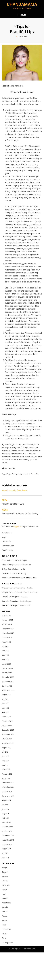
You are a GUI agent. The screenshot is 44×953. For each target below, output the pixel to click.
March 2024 (6, 615)
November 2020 (8, 787)
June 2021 (5, 756)
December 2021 (8, 730)
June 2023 (5, 651)
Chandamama (22, 4)
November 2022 (8, 681)
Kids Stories (6, 903)
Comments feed (8, 546)
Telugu (4, 934)
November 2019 (8, 840)
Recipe (4, 920)
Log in (4, 537)
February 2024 (7, 620)
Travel (4, 938)
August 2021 (6, 747)
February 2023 (7, 668)
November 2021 (8, 734)
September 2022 (8, 690)
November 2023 (8, 633)
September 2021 (8, 743)
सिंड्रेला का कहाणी (25, 605)
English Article (11, 474)
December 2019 (8, 835)
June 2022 (5, 703)
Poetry (4, 916)
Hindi (4, 894)
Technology (6, 929)
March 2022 (6, 717)
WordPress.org (7, 550)
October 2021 (7, 739)
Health (19, 474)
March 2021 (6, 769)
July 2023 (5, 646)
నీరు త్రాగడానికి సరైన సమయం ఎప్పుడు (14, 560)
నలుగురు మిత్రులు (25, 601)
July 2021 (5, 752)
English (4, 872)
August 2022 (6, 695)
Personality (34, 474)
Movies (4, 912)
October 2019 (7, 844)
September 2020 (8, 796)
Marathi (5, 907)
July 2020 (5, 805)
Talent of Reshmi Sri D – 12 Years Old (23, 592)
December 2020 (8, 783)
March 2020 (6, 822)
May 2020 (5, 813)
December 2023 (8, 629)
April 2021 (5, 765)
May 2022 (5, 708)
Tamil (4, 925)
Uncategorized (7, 942)
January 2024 (7, 624)
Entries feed (6, 541)
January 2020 (7, 831)
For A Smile (6, 885)
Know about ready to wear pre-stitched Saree (19, 578)
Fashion (5, 876)
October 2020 (7, 791)
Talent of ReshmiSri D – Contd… (21, 588)
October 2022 (7, 686)
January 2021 (7, 778)
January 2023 (7, 673)
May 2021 (5, 761)
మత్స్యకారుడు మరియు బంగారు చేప (13, 569)
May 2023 (5, 655)
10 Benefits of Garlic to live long (14, 573)
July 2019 (5, 853)
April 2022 (5, 712)
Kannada (5, 898)
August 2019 (6, 849)
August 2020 (6, 800)
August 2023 (6, 642)
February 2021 (7, 774)
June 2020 (5, 809)
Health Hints (26, 474)
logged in (17, 526)
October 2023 (7, 637)
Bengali (4, 867)
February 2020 (7, 827)
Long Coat (24, 596)
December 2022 (8, 677)
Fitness (4, 881)
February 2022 (7, 721)
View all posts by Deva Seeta (14, 490)
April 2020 (5, 818)
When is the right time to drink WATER (16, 564)
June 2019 (5, 857)
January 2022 (7, 725)
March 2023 (6, 664)
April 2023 (5, 659)
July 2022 (5, 699)
